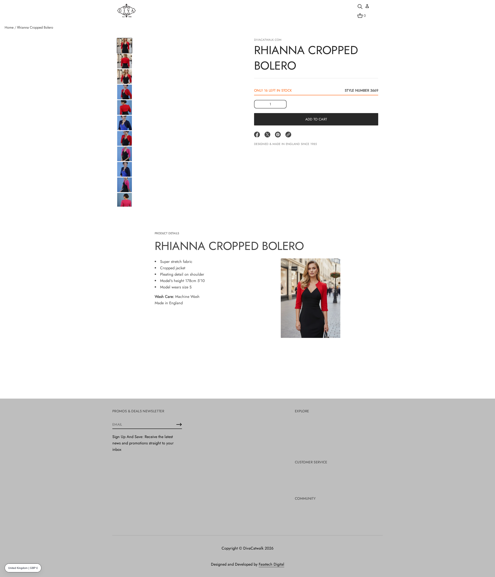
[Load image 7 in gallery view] (124, 123)
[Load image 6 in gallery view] (124, 107)
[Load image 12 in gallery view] (124, 200)
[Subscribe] (179, 424)
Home (9, 27)
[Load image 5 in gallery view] (124, 92)
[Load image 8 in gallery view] (124, 138)
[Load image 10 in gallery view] (124, 169)
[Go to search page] (360, 6)
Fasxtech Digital (271, 564)
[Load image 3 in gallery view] (124, 61)
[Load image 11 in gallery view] (124, 184)
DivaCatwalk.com (268, 40)
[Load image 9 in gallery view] (124, 154)
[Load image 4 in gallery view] (124, 76)
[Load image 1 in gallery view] (124, 45)
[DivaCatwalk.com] (126, 11)
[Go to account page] (367, 7)
